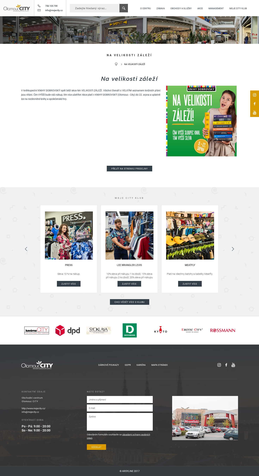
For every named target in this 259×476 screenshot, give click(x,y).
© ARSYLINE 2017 (130, 471)
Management (216, 8)
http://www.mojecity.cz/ (33, 408)
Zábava (160, 8)
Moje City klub (238, 8)
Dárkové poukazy (108, 364)
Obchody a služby (181, 8)
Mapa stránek (159, 364)
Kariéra (141, 364)
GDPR (128, 364)
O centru (145, 8)
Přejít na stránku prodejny (129, 168)
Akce (200, 8)
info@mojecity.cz (54, 10)
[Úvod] (118, 64)
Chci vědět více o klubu (130, 302)
